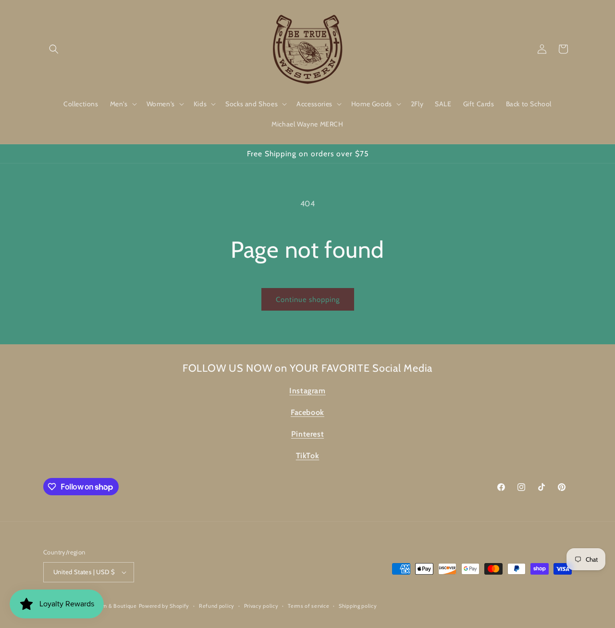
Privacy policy (261, 606)
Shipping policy (358, 606)
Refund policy (216, 606)
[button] (53, 49)
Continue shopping (308, 299)
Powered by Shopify (164, 606)
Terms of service (308, 606)
